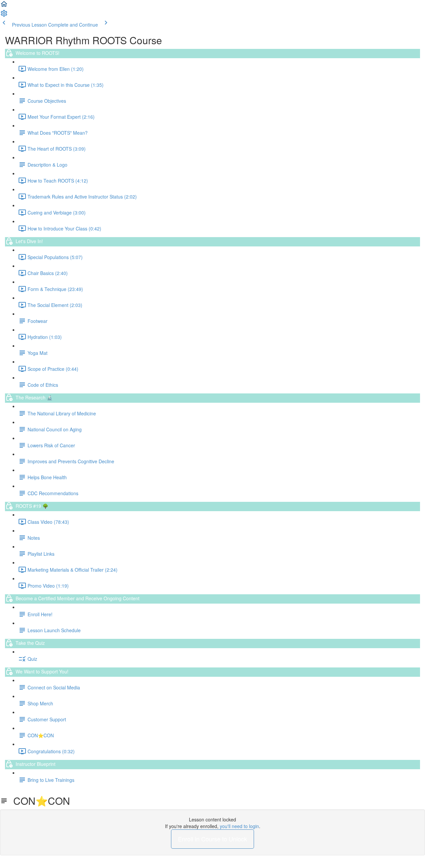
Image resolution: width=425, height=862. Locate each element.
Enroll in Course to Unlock (212, 838)
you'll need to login (239, 826)
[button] (4, 6)
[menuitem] (4, 15)
